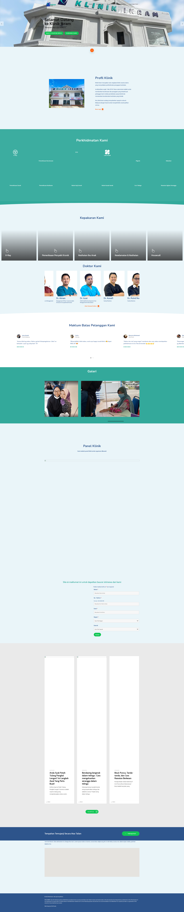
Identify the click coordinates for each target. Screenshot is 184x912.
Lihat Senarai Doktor (91, 306)
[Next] (134, 286)
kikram (48, 801)
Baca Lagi (98, 109)
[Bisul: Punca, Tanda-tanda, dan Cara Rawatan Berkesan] (124, 730)
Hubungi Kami (71, 33)
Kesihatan (50, 658)
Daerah (96, 625)
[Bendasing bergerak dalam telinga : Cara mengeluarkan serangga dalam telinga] (92, 730)
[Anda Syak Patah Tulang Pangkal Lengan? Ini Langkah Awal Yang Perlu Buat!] (59, 730)
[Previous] (49, 286)
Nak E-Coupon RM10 (54, 33)
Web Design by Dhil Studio (50, 906)
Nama (96, 589)
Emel (95, 608)
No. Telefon (97, 598)
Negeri (96, 617)
